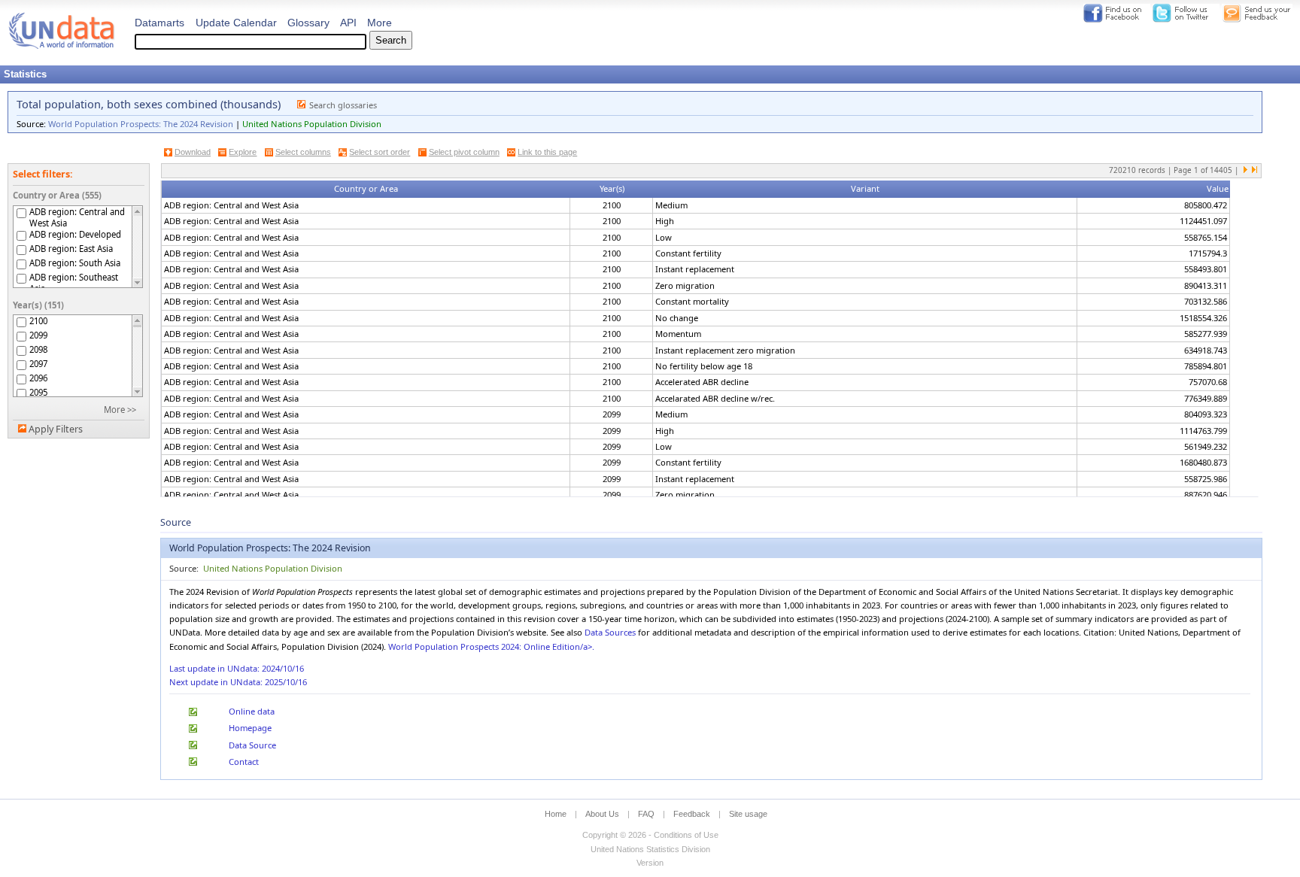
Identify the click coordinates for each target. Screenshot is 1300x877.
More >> (120, 409)
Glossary (308, 23)
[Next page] (1246, 170)
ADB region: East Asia (71, 248)
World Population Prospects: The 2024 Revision (140, 123)
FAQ (646, 813)
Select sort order (379, 151)
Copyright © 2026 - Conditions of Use (650, 834)
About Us (602, 813)
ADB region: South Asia (74, 263)
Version (650, 862)
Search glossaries (343, 105)
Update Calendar (236, 23)
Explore (243, 151)
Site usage (748, 813)
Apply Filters (56, 429)
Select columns (303, 151)
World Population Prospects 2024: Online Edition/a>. (491, 646)
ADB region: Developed (75, 234)
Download (193, 151)
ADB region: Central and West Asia (77, 217)
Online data (252, 711)
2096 (38, 378)
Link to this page (547, 151)
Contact (244, 761)
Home (555, 813)
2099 (38, 335)
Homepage (250, 727)
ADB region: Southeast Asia (73, 283)
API (348, 23)
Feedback (691, 813)
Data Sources (610, 632)
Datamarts (159, 23)
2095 (38, 392)
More (379, 23)
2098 (38, 349)
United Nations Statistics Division (650, 849)
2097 (38, 363)
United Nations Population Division (311, 123)
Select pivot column (464, 151)
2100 (38, 320)
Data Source (252, 745)
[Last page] (1254, 170)
